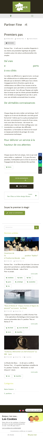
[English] (23, 411)
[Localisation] (11, 16)
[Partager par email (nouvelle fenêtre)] (40, 168)
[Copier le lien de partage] (40, 172)
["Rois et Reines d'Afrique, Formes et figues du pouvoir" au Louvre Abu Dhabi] (21, 297)
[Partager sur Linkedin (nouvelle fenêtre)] (40, 161)
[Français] (20, 411)
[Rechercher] (36, 227)
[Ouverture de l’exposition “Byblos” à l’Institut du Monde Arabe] (21, 244)
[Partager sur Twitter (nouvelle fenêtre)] (40, 158)
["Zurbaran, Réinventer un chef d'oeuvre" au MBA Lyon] (21, 343)
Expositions (8, 393)
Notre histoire (9, 389)
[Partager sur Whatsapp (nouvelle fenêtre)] (40, 165)
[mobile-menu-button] (32, 16)
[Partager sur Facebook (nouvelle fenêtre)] (40, 154)
